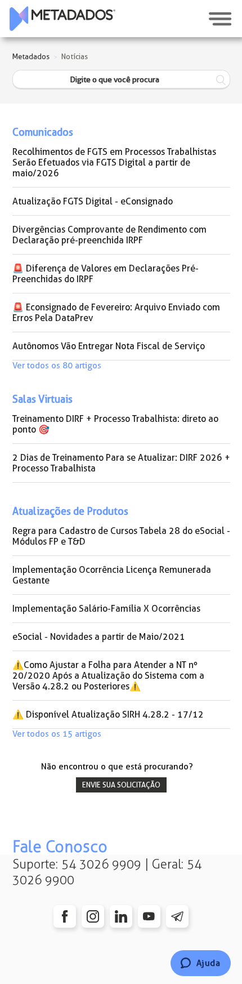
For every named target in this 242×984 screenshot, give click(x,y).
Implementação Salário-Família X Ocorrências (106, 608)
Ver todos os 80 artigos (56, 365)
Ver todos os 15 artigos (56, 734)
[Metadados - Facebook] (64, 916)
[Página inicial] (62, 18)
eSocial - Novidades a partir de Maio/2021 (98, 636)
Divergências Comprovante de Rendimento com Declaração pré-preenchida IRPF (109, 235)
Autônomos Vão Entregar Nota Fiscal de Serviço (108, 346)
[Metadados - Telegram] (177, 916)
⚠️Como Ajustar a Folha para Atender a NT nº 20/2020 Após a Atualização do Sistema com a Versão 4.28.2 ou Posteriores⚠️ (108, 676)
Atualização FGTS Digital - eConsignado (92, 201)
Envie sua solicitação (121, 785)
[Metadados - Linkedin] (121, 916)
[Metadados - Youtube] (149, 916)
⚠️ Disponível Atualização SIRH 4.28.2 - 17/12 (108, 714)
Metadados (31, 56)
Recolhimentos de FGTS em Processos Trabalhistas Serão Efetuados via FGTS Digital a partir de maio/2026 (114, 162)
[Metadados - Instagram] (93, 916)
